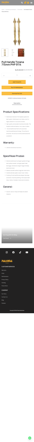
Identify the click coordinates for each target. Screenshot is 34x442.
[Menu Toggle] (31, 3)
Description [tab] (17, 103)
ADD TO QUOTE (17, 82)
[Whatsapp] (30, 438)
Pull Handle (19, 9)
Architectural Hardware (11, 9)
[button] (22, 3)
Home (3, 9)
